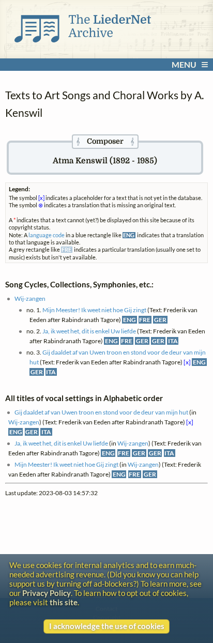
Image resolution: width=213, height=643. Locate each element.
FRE (144, 320)
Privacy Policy (46, 593)
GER (160, 320)
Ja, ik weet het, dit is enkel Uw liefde (89, 331)
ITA (173, 341)
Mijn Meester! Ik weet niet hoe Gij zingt (94, 310)
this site (64, 602)
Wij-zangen (29, 298)
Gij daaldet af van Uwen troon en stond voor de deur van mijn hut (101, 412)
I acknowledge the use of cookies (106, 626)
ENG (129, 320)
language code (46, 235)
